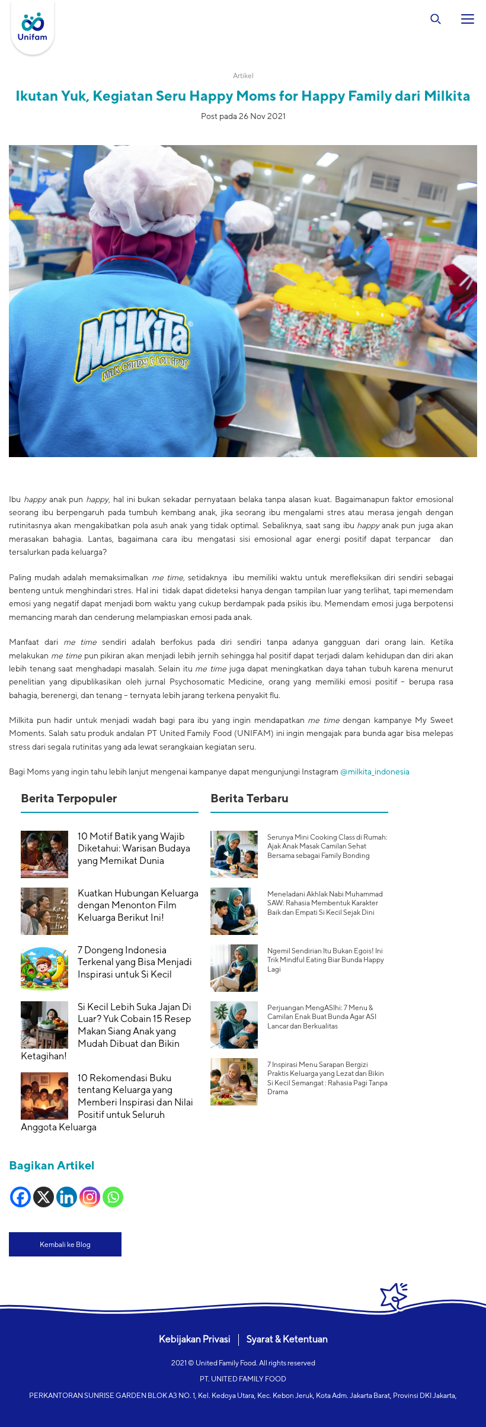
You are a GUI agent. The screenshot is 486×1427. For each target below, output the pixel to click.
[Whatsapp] (113, 1197)
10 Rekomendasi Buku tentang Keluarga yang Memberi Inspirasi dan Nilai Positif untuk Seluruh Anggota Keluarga (107, 1102)
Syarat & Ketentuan (287, 1339)
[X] (43, 1197)
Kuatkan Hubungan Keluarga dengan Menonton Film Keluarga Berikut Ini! (138, 906)
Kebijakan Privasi (195, 1339)
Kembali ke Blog (65, 1244)
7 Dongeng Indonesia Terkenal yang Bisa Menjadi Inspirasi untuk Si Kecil (135, 962)
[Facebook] (20, 1197)
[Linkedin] (66, 1197)
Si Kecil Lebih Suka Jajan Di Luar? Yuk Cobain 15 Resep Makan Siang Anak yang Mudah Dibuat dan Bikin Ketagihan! (106, 1031)
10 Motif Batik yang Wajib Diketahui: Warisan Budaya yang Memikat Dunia (134, 849)
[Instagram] (89, 1197)
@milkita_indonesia (374, 771)
